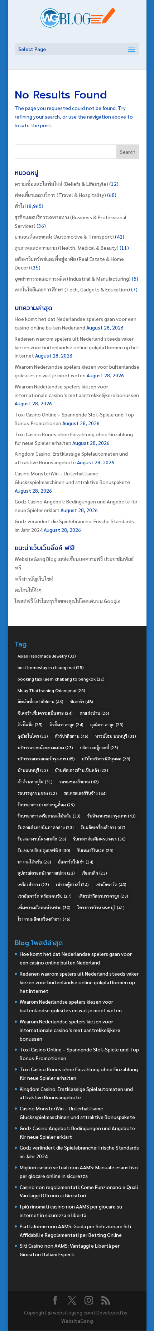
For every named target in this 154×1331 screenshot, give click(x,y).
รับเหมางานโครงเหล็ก (42, 839)
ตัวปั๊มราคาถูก (66, 724)
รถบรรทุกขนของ (37, 793)
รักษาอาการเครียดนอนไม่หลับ (49, 816)
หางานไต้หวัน (34, 862)
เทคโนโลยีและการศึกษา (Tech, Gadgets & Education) (72, 289)
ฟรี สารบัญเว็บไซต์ (34, 578)
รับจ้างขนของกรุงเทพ (111, 816)
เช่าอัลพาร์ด (111, 884)
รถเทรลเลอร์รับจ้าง (85, 793)
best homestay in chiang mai (51, 667)
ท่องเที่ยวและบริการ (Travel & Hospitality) (60, 195)
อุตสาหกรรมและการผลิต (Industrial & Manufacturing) (73, 278)
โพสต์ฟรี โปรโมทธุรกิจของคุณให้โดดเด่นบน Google (68, 601)
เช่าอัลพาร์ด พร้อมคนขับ (45, 896)
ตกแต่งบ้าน (94, 713)
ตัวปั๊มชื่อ (30, 724)
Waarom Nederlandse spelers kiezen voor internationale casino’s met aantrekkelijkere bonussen (70, 1030)
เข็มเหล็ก (94, 873)
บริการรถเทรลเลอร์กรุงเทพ (46, 758)
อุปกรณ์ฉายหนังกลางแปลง (46, 873)
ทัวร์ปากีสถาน (71, 736)
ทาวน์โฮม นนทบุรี (115, 736)
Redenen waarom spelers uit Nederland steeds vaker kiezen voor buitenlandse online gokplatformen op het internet (77, 347)
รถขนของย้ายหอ (79, 781)
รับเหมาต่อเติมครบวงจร (99, 839)
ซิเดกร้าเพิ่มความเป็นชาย (45, 713)
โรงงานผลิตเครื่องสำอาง (44, 919)
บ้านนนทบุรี (33, 770)
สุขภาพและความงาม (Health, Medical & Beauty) (67, 247)
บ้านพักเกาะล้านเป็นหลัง (81, 770)
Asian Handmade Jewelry (47, 656)
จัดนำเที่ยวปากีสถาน (40, 701)
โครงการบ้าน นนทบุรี (101, 907)
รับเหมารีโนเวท (95, 850)
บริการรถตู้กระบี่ (99, 747)
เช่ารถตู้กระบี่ (72, 884)
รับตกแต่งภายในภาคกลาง (46, 827)
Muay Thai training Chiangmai (51, 690)
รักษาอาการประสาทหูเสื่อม (46, 804)
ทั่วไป (20, 206)
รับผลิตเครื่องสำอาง (103, 827)
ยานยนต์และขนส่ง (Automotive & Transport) (64, 236)
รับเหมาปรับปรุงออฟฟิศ (44, 850)
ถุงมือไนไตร (33, 736)
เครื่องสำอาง (33, 884)
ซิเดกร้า (81, 701)
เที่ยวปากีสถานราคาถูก (103, 896)
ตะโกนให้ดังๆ (28, 589)
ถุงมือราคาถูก (107, 724)
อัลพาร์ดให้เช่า (75, 862)
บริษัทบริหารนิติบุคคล (106, 758)
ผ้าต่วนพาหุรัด (35, 781)
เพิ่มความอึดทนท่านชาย (44, 907)
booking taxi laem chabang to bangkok (61, 679)
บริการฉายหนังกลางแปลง (45, 747)
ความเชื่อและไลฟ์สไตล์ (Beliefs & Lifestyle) (61, 183)
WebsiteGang (77, 1320)
